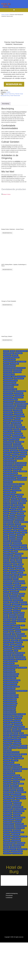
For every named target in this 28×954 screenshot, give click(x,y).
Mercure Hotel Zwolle (21, 456)
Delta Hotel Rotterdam (23, 745)
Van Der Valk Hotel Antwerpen (18, 414)
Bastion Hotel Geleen (16, 815)
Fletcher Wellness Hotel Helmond (9, 659)
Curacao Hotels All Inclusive (22, 747)
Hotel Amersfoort (17, 629)
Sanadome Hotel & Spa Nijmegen (17, 435)
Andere (7, 14)
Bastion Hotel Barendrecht (8, 821)
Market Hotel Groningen (17, 469)
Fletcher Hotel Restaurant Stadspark (9, 671)
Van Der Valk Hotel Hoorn (19, 395)
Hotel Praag (5, 534)
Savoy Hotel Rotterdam (7, 435)
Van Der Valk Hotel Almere (20, 416)
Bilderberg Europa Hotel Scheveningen (19, 796)
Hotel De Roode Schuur (15, 604)
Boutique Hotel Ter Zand (14, 785)
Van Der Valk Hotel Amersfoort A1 (9, 416)
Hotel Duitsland (22, 593)
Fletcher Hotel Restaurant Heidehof (9, 688)
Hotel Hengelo (20, 572)
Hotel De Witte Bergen (7, 604)
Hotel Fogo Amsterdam (12, 589)
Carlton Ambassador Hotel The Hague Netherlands (11, 775)
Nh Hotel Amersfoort (7, 456)
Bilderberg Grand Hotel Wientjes (16, 794)
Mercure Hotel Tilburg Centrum (9, 458)
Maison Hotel (15, 471)
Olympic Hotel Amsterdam (8, 452)
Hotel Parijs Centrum (20, 534)
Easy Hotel (15, 737)
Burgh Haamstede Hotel (7, 781)
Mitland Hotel (14, 456)
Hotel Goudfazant (16, 583)
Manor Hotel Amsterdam (7, 471)
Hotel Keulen (6, 568)
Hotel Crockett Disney (23, 608)
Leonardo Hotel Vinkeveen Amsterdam (10, 477)
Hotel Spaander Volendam (8, 528)
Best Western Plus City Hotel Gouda (9, 798)
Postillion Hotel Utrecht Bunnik (9, 441)
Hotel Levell (15, 564)
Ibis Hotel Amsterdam (7, 496)
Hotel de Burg (5, 5)
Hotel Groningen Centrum (8, 583)
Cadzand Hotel (22, 779)
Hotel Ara (22, 625)
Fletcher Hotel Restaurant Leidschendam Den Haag (12, 680)
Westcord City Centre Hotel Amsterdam (10, 361)
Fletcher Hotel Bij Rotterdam (8, 724)
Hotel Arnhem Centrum (21, 621)
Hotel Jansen (12, 568)
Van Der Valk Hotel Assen (18, 412)
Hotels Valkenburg (7, 498)
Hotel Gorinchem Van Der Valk (8, 585)
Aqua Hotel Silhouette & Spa (16, 840)
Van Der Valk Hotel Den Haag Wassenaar (21, 403)
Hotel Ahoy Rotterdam (7, 633)
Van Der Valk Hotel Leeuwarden (8, 395)
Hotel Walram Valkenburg (21, 515)
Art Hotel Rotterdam (7, 840)
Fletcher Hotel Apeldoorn (18, 724)
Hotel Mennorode (6, 557)
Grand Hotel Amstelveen (23, 640)
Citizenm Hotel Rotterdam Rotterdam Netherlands (11, 764)
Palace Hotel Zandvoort (13, 450)
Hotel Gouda (23, 583)
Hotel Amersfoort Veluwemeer (8, 629)
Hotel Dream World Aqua (13, 595)
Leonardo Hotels (18, 475)
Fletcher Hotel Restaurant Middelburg (10, 678)
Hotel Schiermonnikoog (7, 530)
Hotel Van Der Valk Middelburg (8, 519)
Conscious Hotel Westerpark (8, 758)
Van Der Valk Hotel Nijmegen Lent (9, 391)
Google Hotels (19, 644)
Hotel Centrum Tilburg (16, 610)
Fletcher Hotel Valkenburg (22, 667)
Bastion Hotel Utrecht (17, 804)
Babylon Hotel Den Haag (7, 836)
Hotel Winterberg (13, 513)
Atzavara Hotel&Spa (24, 836)
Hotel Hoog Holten (6, 572)
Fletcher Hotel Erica (9, 94)
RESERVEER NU (14, 84)
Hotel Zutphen (19, 509)
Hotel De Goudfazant (18, 606)
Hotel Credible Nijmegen (7, 610)
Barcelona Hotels (6, 832)
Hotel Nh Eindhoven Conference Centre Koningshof (18, 545)
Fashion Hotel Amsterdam (23, 728)
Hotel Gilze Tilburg (17, 587)
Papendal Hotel (6, 450)
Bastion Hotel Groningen (7, 815)
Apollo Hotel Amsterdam (21, 842)
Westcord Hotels (15, 355)
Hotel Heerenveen (15, 95)
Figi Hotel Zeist (14, 728)
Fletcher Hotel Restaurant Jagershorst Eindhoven (11, 686)
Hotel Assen (14, 621)
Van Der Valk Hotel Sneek (21, 376)
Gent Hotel (15, 650)
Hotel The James (6, 526)
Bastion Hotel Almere (16, 830)
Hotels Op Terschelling (22, 498)
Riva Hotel (23, 437)
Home (2, 14)
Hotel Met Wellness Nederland (8, 553)
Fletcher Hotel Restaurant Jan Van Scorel (10, 684)
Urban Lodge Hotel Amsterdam (17, 420)
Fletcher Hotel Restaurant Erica (22, 690)
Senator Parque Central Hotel (8, 433)
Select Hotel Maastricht (18, 433)
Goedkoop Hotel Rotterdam (8, 648)
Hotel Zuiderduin (6, 511)
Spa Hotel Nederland (17, 431)
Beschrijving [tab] (5, 103)
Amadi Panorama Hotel (7, 853)
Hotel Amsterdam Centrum (8, 627)
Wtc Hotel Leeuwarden (7, 355)
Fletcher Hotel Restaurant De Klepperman (10, 703)
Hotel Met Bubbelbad (17, 555)
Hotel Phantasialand (12, 534)
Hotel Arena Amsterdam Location (9, 625)
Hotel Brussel (16, 612)
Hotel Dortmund (21, 595)
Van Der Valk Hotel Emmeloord (20, 401)
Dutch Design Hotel (17, 741)
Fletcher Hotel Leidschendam (8, 718)
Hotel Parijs (5, 536)
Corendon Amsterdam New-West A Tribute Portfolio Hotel (12, 756)
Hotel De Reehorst (24, 604)
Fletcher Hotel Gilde (17, 720)
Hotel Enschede (6, 591)
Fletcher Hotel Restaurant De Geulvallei (10, 705)
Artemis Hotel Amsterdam (16, 838)
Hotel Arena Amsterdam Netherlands (9, 623)
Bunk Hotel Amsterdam (7, 783)
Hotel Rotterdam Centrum (22, 530)
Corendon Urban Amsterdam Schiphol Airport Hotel (12, 754)
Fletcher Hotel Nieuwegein (8, 716)
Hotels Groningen (14, 507)
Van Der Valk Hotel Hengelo (8, 397)
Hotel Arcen (18, 625)
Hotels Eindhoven (21, 507)
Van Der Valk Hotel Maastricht (20, 391)
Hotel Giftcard (24, 587)
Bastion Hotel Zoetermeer (8, 802)
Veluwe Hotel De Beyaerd (14, 363)
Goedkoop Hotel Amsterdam (8, 650)
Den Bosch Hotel (6, 745)
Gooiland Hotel (12, 644)
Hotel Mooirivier (23, 547)
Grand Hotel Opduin (7, 640)
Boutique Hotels (6, 785)
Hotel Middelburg (6, 551)
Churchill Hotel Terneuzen (17, 766)
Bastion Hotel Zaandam (17, 802)
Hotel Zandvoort (22, 511)
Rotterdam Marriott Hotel (16, 437)
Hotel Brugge (22, 612)
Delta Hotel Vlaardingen (14, 745)
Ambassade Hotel (6, 851)
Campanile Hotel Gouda (7, 779)
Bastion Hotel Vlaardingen (8, 804)
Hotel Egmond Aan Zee (7, 593)
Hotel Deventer (6, 602)
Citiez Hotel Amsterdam (7, 766)
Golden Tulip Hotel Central (8, 646)
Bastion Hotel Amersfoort (8, 830)
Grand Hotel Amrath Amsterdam (9, 642)
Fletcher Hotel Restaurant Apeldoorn (9, 709)
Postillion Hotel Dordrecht (19, 441)
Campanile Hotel (15, 779)
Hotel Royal (14, 530)
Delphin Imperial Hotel (12, 747)
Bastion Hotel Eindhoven (7, 817)
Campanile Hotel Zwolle (17, 777)
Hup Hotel (14, 496)
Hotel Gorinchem (17, 585)
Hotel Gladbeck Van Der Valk (8, 587)
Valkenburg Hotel (17, 418)
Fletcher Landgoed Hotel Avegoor (9, 663)
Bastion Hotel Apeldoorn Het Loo (9, 823)
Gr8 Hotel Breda (6, 644)
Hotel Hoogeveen (21, 570)
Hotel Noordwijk (6, 545)
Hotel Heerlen (16, 574)
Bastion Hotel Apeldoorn (19, 823)
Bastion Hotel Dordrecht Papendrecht (19, 817)
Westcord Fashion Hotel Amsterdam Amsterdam (11, 357)
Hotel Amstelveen (16, 627)
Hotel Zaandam (6, 513)
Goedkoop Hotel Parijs (17, 648)
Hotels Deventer (6, 509)
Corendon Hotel (23, 754)
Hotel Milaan (25, 549)
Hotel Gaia (5, 589)
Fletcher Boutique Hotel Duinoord (19, 726)
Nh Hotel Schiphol (23, 452)
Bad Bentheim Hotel (7, 834)
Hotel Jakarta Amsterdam (20, 568)
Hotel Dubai (5, 595)
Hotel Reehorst (24, 532)
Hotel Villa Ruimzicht (20, 517)
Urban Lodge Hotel (6, 422)
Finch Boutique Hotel (7, 728)
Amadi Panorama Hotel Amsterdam (16, 851)
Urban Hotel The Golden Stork (15, 422)
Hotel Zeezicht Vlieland (14, 511)
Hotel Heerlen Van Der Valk (8, 574)
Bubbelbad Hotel (20, 783)
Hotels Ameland (13, 509)
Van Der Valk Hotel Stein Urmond (9, 374)
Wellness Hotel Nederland (22, 361)
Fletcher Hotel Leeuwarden (8, 720)
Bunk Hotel (14, 783)
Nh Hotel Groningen (15, 454)
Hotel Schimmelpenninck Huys (18, 528)
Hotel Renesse (18, 532)
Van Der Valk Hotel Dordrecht (8, 403)
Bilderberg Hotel (6, 794)
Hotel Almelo (12, 631)
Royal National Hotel (7, 437)
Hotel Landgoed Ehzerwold (18, 566)
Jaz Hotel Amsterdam (15, 488)
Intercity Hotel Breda (7, 490)
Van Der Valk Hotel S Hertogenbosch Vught (10, 380)
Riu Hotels (5, 439)
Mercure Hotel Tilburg (18, 458)
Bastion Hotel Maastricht (8, 813)
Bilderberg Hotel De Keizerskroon (20, 792)
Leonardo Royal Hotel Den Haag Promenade (10, 473)
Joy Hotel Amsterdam (7, 488)
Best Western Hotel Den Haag (20, 798)
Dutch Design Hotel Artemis (8, 741)
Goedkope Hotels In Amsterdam (18, 646)
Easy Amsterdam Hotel (22, 737)
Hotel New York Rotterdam (15, 547)
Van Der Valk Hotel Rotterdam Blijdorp (10, 382)
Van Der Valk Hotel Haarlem (18, 397)
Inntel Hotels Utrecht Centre (16, 490)
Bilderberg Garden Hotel (7, 796)
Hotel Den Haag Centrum (14, 602)
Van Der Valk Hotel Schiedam (18, 378)
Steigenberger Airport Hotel (8, 431)
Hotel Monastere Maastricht (8, 549)
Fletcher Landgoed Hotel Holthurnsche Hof (10, 661)
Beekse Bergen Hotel (15, 800)
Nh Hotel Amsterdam (23, 454)
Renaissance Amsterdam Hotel (14, 439)
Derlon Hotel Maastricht (17, 743)
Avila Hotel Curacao (16, 836)
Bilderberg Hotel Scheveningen (8, 792)
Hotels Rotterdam (14, 498)
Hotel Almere (6, 631)
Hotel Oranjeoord (19, 536)
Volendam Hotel (6, 363)
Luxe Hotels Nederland (22, 471)
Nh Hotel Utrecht (16, 452)
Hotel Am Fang (24, 629)
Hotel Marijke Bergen (23, 557)
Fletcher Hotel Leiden (18, 718)
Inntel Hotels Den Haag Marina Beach (9, 492)
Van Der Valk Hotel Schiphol (8, 378)
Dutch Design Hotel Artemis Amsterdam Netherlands (12, 739)
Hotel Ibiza (5, 570)
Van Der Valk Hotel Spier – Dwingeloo (9, 376)
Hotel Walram (6, 517)
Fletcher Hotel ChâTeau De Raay (16, 722)
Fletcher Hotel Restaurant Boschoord (9, 707)
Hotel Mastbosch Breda (14, 557)
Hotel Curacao (16, 608)
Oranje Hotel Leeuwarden (23, 450)
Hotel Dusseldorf (15, 593)
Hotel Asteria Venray (7, 621)
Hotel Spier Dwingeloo (21, 526)
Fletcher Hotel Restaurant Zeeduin (9, 669)
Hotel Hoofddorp (13, 572)
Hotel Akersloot (18, 631)
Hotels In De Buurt (6, 507)
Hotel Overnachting (12, 536)
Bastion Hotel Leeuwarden (17, 813)
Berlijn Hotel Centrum (7, 800)
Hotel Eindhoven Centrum (14, 591)
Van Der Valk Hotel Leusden (8, 393)
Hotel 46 (13, 633)
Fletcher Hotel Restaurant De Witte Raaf (10, 699)
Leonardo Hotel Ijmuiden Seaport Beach (10, 479)
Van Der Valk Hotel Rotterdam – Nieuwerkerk (11, 384)
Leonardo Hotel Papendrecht (22, 477)
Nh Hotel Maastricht (7, 454)
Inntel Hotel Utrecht (20, 494)
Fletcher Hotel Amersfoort (8, 726)
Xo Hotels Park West (19, 353)
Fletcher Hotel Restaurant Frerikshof (9, 690)
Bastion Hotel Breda (19, 819)
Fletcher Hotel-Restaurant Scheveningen (10, 667)
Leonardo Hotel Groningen (22, 479)
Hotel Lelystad (21, 564)
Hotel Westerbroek (20, 513)
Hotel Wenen (6, 515)
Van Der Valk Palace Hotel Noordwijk (9, 365)
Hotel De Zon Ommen (23, 602)
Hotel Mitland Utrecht (17, 549)
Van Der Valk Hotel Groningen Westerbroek (10, 399)
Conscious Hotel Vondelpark (18, 758)
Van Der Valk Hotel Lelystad (18, 393)
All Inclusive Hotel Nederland (17, 853)
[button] (14, 10)
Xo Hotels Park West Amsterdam (9, 353)
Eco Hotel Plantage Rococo (8, 737)
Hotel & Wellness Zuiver (20, 633)
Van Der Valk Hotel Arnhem (8, 414)
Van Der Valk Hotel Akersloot (8, 418)
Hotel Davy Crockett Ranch (8, 608)
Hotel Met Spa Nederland (19, 553)
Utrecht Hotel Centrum (7, 420)
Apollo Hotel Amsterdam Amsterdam (9, 842)
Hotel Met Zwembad (14, 551)
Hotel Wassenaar (12, 515)
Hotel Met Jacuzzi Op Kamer (8, 555)
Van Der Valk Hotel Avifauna (8, 412)
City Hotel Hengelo (6, 760)
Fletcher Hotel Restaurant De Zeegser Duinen (11, 697)
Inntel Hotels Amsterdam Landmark (9, 494)
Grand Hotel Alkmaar (19, 642)
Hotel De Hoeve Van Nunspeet (8, 606)
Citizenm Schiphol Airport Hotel (9, 762)
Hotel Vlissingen (12, 517)
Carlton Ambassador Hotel (8, 777)
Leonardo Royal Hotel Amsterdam (9, 475)
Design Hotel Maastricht (7, 743)
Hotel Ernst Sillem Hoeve (21, 589)
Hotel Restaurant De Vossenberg (9, 532)
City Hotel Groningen (14, 760)
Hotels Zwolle (19, 496)
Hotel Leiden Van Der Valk (8, 566)
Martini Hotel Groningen (7, 469)
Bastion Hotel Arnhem (17, 821)
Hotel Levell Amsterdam (7, 564)
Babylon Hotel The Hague (16, 834)
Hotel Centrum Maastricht (8, 612)
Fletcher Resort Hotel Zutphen (20, 659)
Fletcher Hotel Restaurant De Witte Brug (10, 701)
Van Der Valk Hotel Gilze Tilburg (9, 401)
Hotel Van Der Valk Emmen (19, 519)
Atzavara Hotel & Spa (7, 838)
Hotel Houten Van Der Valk (13, 570)
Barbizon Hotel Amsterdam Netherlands (17, 832)
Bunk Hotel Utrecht (16, 781)
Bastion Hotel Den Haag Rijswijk (9, 819)
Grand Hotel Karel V (15, 640)
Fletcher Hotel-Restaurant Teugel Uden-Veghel (11, 665)
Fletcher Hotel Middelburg (18, 716)
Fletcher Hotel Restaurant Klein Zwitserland (10, 682)
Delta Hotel (5, 747)
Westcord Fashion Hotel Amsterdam (9, 359)
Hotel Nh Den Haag (7, 547)
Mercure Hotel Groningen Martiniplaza (10, 460)
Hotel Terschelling (14, 526)
